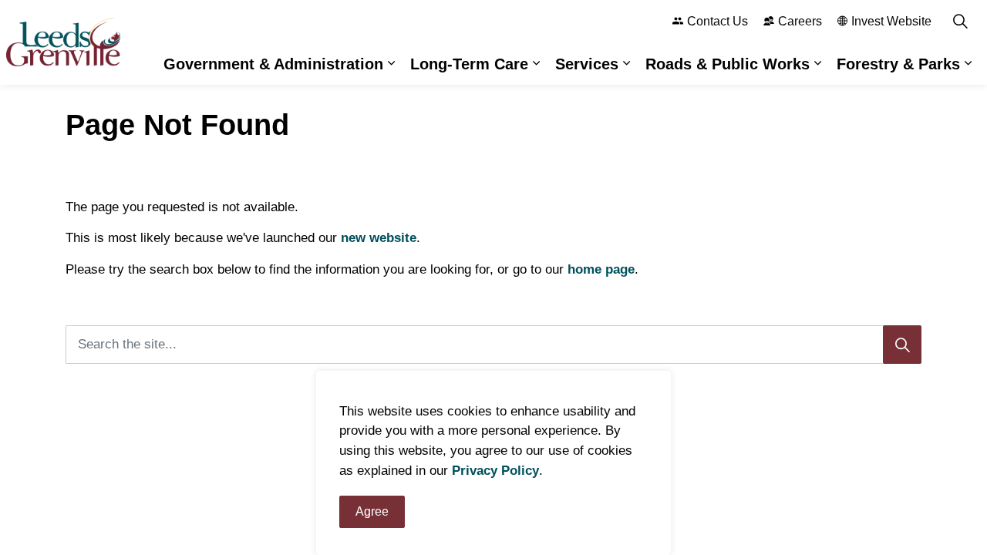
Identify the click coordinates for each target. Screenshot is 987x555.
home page (601, 269)
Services (586, 64)
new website (378, 237)
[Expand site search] (960, 21)
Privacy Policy (495, 470)
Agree (372, 511)
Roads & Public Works (727, 64)
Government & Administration (273, 64)
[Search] (902, 344)
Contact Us (717, 21)
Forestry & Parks (898, 64)
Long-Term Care (469, 64)
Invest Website (891, 21)
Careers (800, 21)
